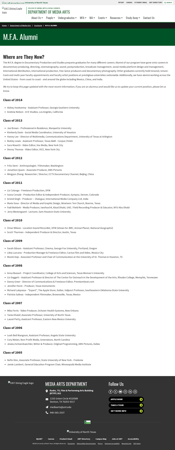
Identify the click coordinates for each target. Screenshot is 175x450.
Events (101, 18)
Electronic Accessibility (112, 443)
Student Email (66, 439)
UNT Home (137, 443)
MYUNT (121, 2)
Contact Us (149, 18)
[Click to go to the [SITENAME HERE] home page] (13, 10)
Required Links (126, 443)
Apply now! (117, 399)
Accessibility (133, 439)
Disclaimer (71, 443)
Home (4, 25)
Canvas (51, 439)
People (49, 18)
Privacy (100, 443)
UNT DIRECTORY (155, 2)
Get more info (118, 411)
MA (91, 18)
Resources (115, 18)
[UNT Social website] (135, 392)
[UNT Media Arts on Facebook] (110, 392)
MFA (82, 18)
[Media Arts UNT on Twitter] (115, 392)
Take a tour (117, 405)
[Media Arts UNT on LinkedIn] (130, 392)
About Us (36, 18)
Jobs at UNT (117, 439)
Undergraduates (66, 18)
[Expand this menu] (42, 18)
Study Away (132, 18)
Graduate (38, 25)
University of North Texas (36, 2)
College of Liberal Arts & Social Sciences (44, 8)
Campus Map (101, 439)
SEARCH (169, 2)
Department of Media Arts (49, 12)
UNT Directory (84, 439)
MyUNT (39, 439)
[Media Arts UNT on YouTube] (120, 392)
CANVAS (129, 2)
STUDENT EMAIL (140, 2)
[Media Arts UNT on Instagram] (125, 392)
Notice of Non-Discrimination (86, 443)
